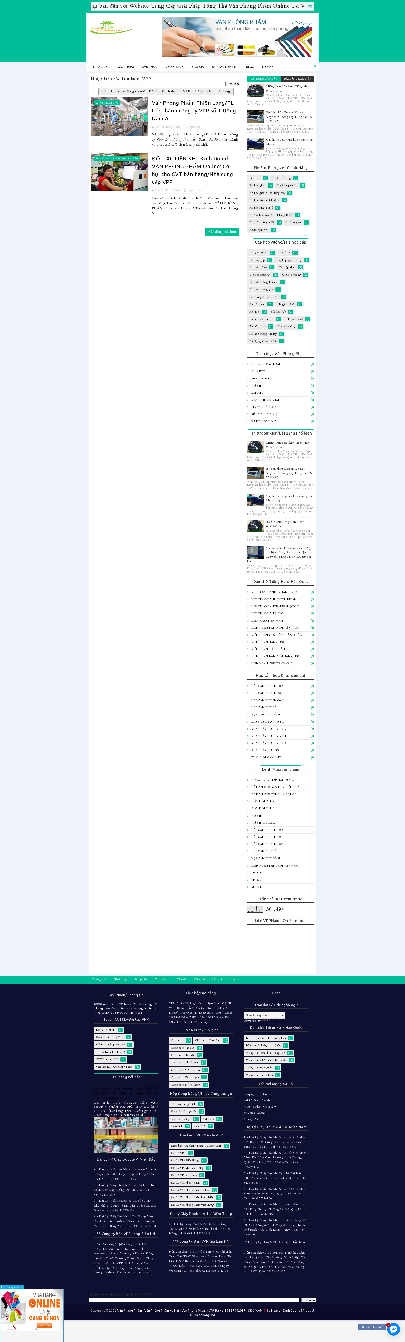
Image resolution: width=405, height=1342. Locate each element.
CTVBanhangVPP (107, 1059)
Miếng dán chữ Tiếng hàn (271, 663)
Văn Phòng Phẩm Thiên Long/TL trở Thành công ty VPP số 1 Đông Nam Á (194, 110)
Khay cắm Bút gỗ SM (267, 721)
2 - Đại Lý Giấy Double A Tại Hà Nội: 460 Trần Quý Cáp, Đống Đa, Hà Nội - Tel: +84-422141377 (124, 1190)
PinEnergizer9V (258, 230)
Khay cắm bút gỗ (265, 750)
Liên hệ (268, 66)
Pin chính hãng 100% (261, 222)
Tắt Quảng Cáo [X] (12, 1287)
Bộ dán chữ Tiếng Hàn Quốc (274, 794)
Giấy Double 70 (263, 801)
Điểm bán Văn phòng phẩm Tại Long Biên (196, 1145)
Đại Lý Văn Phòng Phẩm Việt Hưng (192, 1205)
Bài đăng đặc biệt (297, 78)
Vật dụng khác (263, 421)
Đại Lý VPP (178, 1153)
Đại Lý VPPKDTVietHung (187, 1168)
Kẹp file (257, 392)
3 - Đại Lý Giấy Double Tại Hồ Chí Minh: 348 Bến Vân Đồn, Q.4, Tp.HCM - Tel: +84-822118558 (276, 1178)
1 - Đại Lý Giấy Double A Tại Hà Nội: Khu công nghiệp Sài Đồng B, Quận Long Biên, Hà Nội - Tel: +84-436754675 (125, 1174)
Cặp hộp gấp (257, 260)
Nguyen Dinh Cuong (285, 1310)
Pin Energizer (257, 185)
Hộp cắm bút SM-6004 (267, 693)
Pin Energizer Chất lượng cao (267, 193)
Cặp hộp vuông (291, 274)
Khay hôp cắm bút (266, 757)
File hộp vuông (287, 326)
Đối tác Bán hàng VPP (109, 1037)
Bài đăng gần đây (264, 78)
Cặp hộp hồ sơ (258, 267)
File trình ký (261, 378)
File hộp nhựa (257, 326)
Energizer (255, 178)
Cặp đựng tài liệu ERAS (263, 297)
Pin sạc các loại (264, 407)
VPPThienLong (108, 103)
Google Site (252, 1119)
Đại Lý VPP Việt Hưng (185, 1160)
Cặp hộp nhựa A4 (259, 274)
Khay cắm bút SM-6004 (268, 736)
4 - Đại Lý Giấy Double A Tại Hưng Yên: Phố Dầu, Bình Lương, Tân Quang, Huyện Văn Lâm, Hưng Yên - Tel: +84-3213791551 (125, 1221)
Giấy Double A (263, 808)
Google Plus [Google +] (260, 1107)
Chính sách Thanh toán (185, 1062)
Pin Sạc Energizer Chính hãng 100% (270, 215)
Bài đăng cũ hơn (222, 231)
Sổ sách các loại (265, 414)
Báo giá (198, 66)
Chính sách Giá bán (182, 1047)
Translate (277, 1021)
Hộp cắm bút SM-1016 (267, 686)
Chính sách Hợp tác (183, 1055)
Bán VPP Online (106, 1030)
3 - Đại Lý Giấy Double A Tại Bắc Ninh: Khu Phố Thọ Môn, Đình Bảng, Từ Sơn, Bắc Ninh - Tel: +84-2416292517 (125, 1205)
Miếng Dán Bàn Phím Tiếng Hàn (275, 628)
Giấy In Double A (265, 823)
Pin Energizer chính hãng (264, 200)
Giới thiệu (126, 66)
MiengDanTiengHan (267, 620)
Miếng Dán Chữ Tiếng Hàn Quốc (276, 635)
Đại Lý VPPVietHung (184, 1175)
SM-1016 (257, 872)
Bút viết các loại (265, 364)
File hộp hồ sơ (294, 319)
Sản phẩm (150, 66)
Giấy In (256, 385)
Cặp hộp (285, 252)
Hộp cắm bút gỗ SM (266, 714)
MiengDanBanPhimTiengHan (273, 599)
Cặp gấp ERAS (258, 252)
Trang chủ (101, 66)
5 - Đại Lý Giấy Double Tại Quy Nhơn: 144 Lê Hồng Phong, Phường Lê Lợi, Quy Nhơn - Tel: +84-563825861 (275, 1209)
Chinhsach (177, 1040)
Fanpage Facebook (257, 1094)
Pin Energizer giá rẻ (261, 207)
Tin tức (182, 979)
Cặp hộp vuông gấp (261, 289)
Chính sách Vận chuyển (185, 1077)
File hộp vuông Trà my (263, 334)
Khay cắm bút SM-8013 (268, 743)
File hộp (254, 311)
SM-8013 (257, 887)
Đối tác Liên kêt (225, 66)
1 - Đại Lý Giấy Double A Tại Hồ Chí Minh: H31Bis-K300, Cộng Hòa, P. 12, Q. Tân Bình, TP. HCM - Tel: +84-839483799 (276, 1142)
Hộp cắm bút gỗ (264, 707)
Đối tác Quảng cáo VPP (110, 1044)
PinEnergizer (293, 222)
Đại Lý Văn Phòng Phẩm (185, 1182)
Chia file (258, 371)
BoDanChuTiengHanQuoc (272, 780)
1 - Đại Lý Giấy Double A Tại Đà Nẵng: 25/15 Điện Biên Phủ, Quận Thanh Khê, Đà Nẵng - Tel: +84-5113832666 (199, 1228)
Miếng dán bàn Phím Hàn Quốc (275, 656)
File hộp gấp (278, 311)
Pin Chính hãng (281, 178)
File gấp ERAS (286, 304)
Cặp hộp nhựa (287, 267)
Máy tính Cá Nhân (266, 400)
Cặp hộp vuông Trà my (263, 282)
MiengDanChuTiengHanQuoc (275, 606)
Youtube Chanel (255, 1113)
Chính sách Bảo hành (207, 1040)
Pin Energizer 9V (287, 185)
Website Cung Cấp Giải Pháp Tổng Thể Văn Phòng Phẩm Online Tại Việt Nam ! (194, 5)
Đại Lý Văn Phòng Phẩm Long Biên (192, 1197)
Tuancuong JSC (204, 1315)
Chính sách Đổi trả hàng (185, 1084)
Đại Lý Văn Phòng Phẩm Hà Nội (190, 1190)
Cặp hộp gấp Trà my (289, 260)
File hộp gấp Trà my (261, 319)
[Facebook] (312, 980)
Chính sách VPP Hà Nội (185, 1070)
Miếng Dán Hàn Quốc (268, 642)
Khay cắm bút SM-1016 (268, 729)
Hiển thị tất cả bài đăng (211, 91)
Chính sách (175, 66)
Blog (250, 66)
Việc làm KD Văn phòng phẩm (118, 158)
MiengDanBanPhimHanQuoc (274, 592)
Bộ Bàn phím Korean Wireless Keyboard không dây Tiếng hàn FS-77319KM (289, 117)
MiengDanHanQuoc (267, 613)
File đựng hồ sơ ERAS (262, 341)
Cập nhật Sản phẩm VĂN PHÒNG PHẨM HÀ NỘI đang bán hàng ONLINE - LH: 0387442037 (126, 1093)
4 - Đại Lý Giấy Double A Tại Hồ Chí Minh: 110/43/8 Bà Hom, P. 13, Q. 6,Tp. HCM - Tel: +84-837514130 (276, 1193)
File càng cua (257, 304)
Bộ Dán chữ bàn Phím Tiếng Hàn (276, 787)
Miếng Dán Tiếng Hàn (268, 649)
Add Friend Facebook (259, 1100)
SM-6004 (257, 880)
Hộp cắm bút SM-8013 (267, 700)
